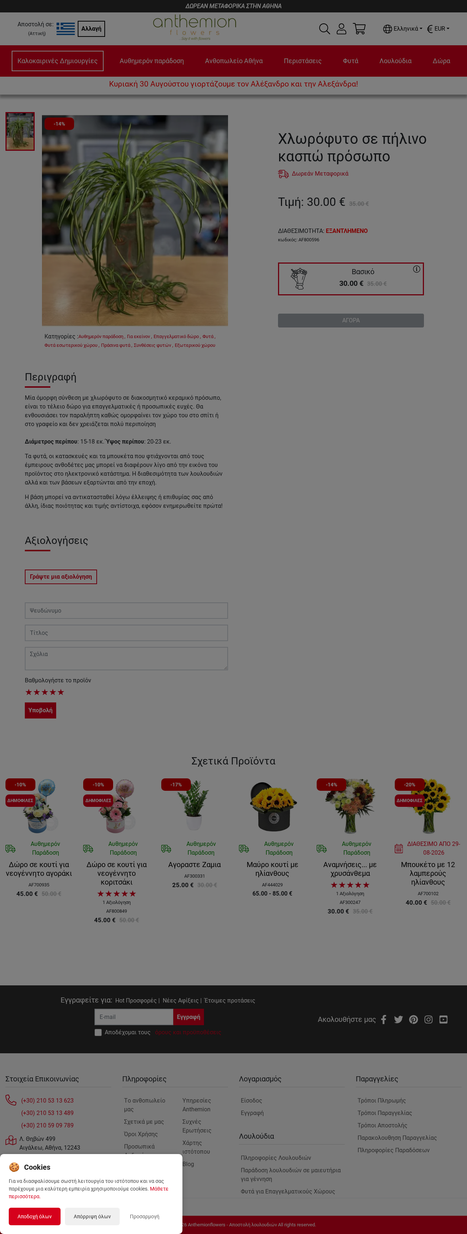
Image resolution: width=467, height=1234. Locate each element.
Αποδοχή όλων (35, 1216)
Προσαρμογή (144, 1216)
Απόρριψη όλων (92, 1216)
